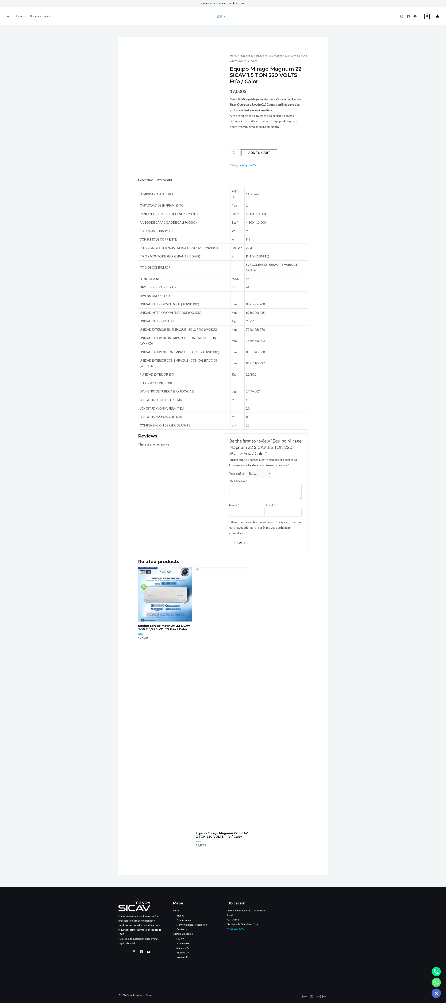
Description (145, 180)
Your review (238, 481)
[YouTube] (415, 16)
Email (270, 505)
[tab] (145, 180)
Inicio (19, 16)
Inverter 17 (182, 952)
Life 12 (180, 938)
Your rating (237, 473)
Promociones (183, 920)
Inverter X (182, 957)
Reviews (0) (164, 180)
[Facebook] (408, 16)
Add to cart (259, 153)
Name (234, 505)
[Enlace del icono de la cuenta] (437, 16)
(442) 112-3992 (235, 928)
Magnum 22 (246, 55)
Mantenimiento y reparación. (191, 924)
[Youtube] (148, 951)
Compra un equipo (40, 16)
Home (233, 55)
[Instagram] (401, 16)
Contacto (181, 929)
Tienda (180, 915)
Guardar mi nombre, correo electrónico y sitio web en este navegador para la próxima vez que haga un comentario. (265, 527)
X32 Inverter (183, 943)
